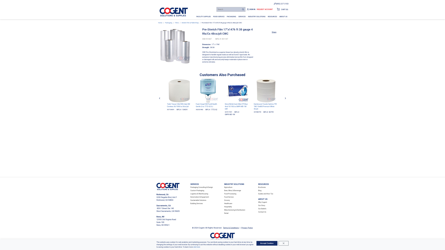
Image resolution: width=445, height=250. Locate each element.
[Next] (285, 98)
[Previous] (159, 98)
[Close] (284, 243)
